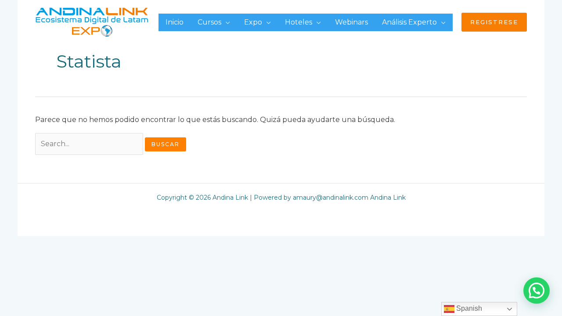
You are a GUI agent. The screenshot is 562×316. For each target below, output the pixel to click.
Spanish (468, 308)
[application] (225, 22)
